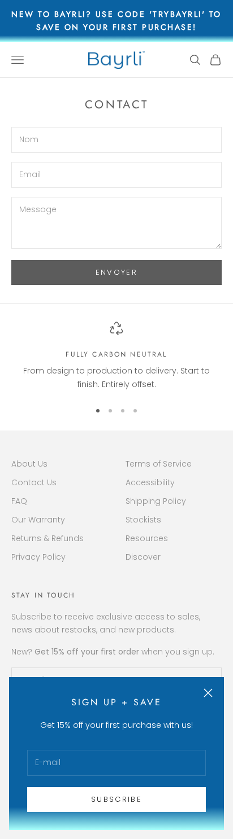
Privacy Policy (38, 557)
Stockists (143, 519)
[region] (116, 356)
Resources (147, 538)
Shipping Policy (156, 501)
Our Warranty (38, 519)
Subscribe (116, 799)
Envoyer (116, 272)
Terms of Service (159, 463)
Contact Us (34, 482)
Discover (143, 557)
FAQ (19, 501)
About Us (29, 463)
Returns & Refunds (47, 538)
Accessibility (150, 482)
